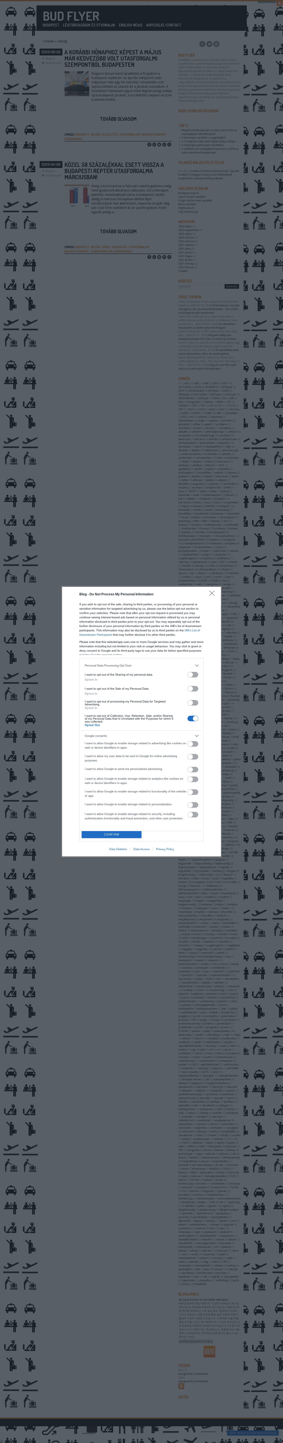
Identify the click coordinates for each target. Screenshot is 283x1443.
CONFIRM (111, 834)
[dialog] (141, 721)
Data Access (141, 849)
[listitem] (141, 665)
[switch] (192, 674)
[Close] (213, 594)
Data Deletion (118, 849)
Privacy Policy (165, 849)
